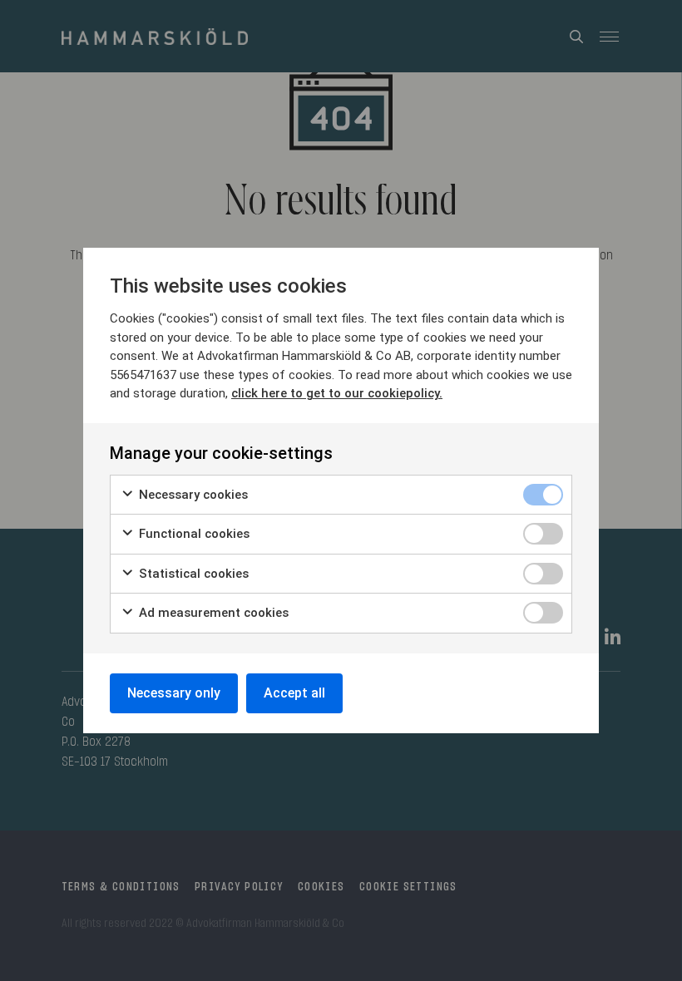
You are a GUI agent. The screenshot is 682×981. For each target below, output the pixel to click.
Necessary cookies (192, 494)
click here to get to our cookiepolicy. (336, 393)
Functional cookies (193, 533)
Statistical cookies (192, 573)
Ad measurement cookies (212, 612)
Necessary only (173, 693)
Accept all (294, 693)
